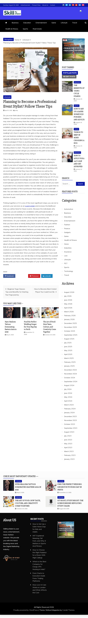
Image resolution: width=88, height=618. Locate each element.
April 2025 (68, 354)
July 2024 (67, 389)
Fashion (67, 225)
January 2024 (69, 412)
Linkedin (70, 5)
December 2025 (70, 323)
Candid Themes (68, 610)
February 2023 (70, 455)
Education (27, 23)
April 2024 (68, 401)
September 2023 (70, 428)
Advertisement (25, 5)
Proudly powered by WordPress (25, 610)
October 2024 (69, 377)
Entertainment (41, 23)
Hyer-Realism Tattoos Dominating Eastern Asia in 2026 (11, 327)
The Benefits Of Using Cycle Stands (79, 90)
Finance (67, 228)
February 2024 (70, 409)
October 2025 (69, 331)
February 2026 (70, 315)
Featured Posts (70, 191)
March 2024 (69, 405)
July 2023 (67, 436)
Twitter (66, 5)
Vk (79, 5)
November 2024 (70, 374)
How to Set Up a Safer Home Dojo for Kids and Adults (79, 114)
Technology (68, 271)
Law (66, 256)
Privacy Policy (36, 5)
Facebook (63, 5)
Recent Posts (69, 76)
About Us (45, 5)
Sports (25, 29)
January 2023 (69, 459)
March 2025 (69, 358)
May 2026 (68, 304)
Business (15, 23)
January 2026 (69, 319)
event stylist (30, 206)
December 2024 (70, 370)
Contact (52, 5)
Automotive (68, 209)
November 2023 (70, 420)
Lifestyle (64, 23)
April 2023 (68, 447)
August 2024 (69, 385)
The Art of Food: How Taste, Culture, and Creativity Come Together (49, 327)
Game (54, 23)
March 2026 (69, 312)
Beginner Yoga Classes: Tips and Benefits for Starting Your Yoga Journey (16, 292)
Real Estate (37, 29)
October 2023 (69, 424)
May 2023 (68, 443)
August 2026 (69, 292)
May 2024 (68, 397)
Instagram (83, 5)
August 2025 (69, 339)
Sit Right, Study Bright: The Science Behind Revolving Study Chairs (70, 503)
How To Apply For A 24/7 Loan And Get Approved (79, 161)
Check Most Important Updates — (20, 476)
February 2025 (70, 362)
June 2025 (68, 346)
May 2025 (68, 350)
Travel (74, 23)
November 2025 (70, 327)
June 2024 (68, 393)
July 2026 (67, 296)
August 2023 (69, 432)
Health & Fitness (11, 29)
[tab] (70, 73)
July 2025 (67, 343)
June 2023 (68, 440)
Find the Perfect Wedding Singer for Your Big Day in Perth (30, 325)
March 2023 (69, 451)
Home (76, 129)
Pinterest (73, 5)
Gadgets (67, 232)
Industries (67, 248)
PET (66, 263)
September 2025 (70, 335)
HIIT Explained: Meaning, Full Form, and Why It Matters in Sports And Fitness (39, 541)
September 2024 (70, 381)
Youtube (76, 5)
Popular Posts (70, 73)
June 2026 (68, 300)
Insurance (67, 252)
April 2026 (68, 308)
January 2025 (69, 366)
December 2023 (70, 416)
